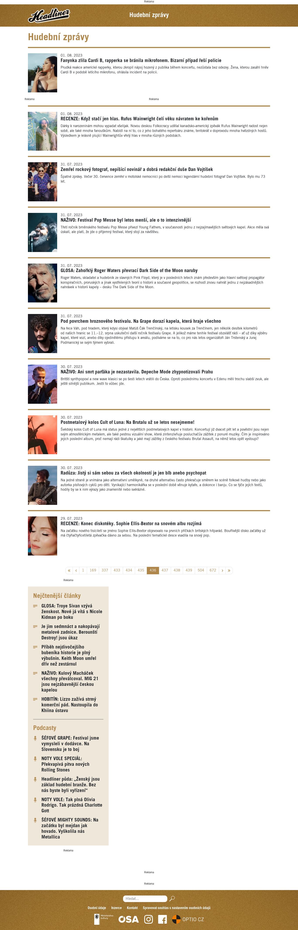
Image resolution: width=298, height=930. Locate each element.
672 (213, 570)
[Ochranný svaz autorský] (128, 919)
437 (165, 570)
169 (93, 570)
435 (141, 570)
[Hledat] (171, 898)
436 (153, 570)
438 (177, 570)
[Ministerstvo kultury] (103, 919)
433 (117, 570)
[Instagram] (148, 919)
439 (189, 570)
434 (129, 570)
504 (201, 570)
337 (105, 570)
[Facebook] (162, 919)
